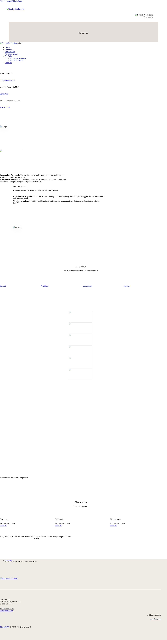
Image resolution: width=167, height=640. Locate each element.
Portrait (3, 286)
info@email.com (6, 611)
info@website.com (7, 80)
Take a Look (5, 107)
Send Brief (4, 94)
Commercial (87, 286)
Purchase (3, 526)
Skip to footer (17, 1)
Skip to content (6, 1)
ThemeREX (4, 627)
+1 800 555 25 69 (7, 609)
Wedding (44, 286)
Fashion (127, 286)
